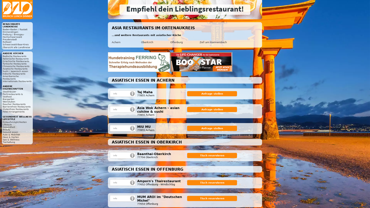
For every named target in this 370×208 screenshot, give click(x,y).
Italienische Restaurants (16, 59)
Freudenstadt (10, 39)
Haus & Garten (11, 137)
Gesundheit (9, 127)
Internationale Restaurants (17, 81)
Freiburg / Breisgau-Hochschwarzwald (13, 35)
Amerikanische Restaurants (11, 77)
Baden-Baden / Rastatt (15, 29)
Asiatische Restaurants (15, 69)
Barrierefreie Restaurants (17, 107)
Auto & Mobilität (11, 134)
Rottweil (7, 42)
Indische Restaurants (14, 74)
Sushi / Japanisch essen (15, 71)
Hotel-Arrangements (14, 112)
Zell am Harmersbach (213, 42)
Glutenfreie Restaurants (16, 109)
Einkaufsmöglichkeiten (15, 122)
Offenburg (176, 42)
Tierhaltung (9, 142)
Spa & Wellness (11, 139)
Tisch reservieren (212, 155)
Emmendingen (10, 32)
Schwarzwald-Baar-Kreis (16, 44)
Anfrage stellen (212, 93)
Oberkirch (147, 42)
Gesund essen (10, 132)
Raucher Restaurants (14, 104)
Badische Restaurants (14, 56)
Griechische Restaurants (16, 61)
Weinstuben (9, 102)
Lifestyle (7, 124)
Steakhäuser (9, 92)
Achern (116, 42)
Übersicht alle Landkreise (16, 47)
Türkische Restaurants (15, 64)
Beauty (6, 129)
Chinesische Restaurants (16, 66)
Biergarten (8, 99)
